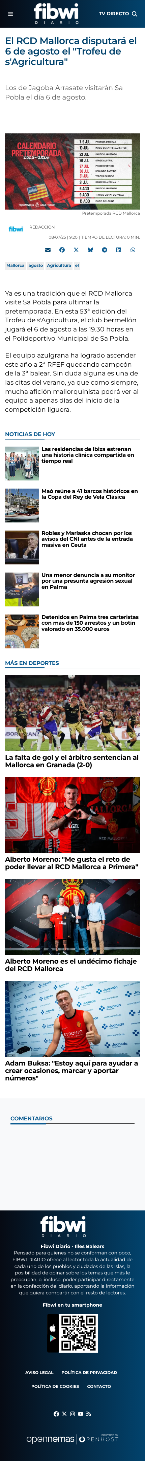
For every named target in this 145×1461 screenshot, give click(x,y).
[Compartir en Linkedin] (119, 249)
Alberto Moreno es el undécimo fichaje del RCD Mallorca (71, 965)
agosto (36, 265)
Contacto (99, 1386)
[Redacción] (16, 228)
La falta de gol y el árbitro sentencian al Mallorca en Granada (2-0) (72, 761)
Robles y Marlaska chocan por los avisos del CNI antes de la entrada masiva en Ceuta (87, 539)
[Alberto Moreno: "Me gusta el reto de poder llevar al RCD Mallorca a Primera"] (72, 815)
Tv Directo (114, 13)
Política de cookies (55, 1386)
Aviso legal (39, 1372)
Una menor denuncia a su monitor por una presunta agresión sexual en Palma (88, 581)
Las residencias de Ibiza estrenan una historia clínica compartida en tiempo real (87, 455)
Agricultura (59, 265)
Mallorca (15, 265)
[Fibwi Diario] (56, 14)
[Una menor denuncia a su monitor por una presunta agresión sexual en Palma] (22, 589)
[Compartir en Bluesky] (90, 249)
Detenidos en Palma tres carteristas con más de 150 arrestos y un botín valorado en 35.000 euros (90, 623)
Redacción (42, 227)
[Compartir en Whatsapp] (133, 249)
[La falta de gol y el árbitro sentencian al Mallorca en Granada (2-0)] (72, 713)
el (77, 265)
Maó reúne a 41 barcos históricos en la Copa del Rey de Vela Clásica (89, 494)
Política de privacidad (89, 1372)
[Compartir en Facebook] (62, 249)
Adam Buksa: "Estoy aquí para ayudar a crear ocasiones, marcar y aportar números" (71, 1070)
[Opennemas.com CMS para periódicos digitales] (72, 1446)
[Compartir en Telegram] (104, 249)
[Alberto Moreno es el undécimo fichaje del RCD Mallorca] (72, 917)
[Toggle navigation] (10, 14)
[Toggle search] (134, 14)
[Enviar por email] (48, 249)
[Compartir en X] (76, 249)
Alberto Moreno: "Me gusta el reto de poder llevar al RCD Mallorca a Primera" (71, 863)
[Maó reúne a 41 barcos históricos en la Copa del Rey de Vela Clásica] (22, 505)
